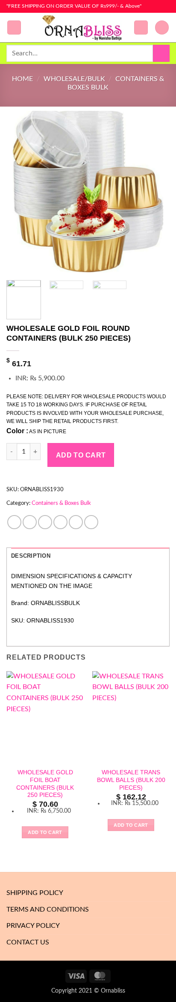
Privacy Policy (33, 925)
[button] (14, 27)
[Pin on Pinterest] (76, 522)
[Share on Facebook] (30, 522)
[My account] (141, 27)
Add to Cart (81, 455)
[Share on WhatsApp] (14, 522)
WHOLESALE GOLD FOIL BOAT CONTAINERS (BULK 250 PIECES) (45, 783)
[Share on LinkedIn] (91, 522)
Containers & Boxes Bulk (61, 503)
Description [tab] (30, 556)
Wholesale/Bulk (74, 78)
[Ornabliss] (84, 28)
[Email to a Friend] (60, 522)
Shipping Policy (34, 892)
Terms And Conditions (47, 909)
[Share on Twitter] (45, 522)
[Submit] (161, 53)
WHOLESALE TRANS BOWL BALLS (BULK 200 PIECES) (131, 780)
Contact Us (27, 942)
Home (22, 78)
